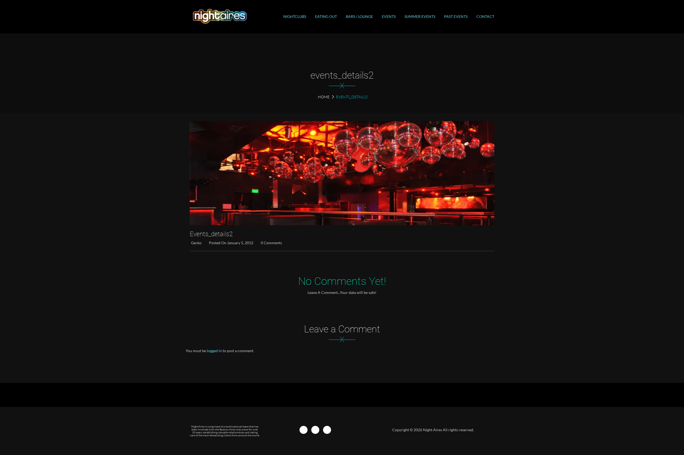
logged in (214, 350)
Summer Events (420, 16)
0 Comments (271, 242)
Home (323, 97)
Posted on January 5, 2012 (231, 242)
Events (389, 16)
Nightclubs (294, 16)
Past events (456, 16)
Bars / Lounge (359, 16)
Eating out (326, 16)
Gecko (196, 242)
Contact (485, 16)
